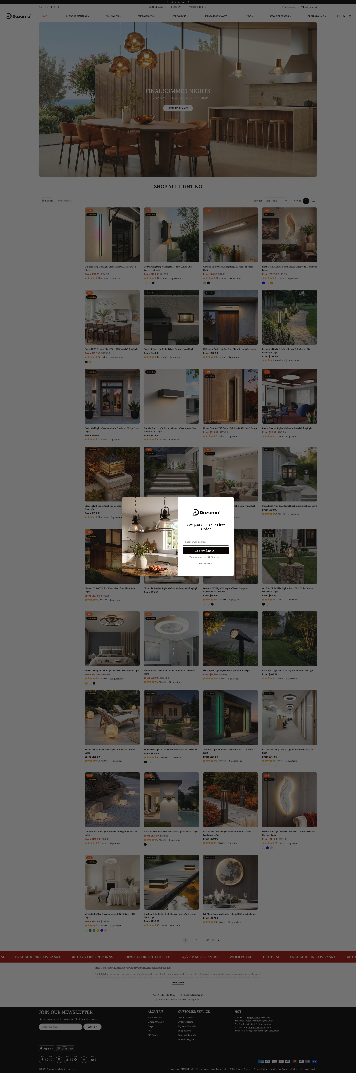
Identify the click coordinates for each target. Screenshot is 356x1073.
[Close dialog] (230, 499)
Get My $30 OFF (206, 550)
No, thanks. (205, 563)
